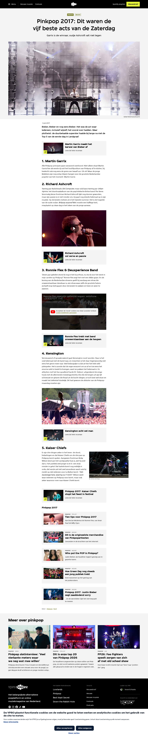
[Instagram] (13, 707)
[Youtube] (23, 707)
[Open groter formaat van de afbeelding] (109, 465)
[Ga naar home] (74, 4)
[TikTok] (20, 707)
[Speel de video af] (74, 228)
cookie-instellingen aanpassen (66, 312)
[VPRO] (127, 703)
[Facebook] (16, 707)
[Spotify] (9, 707)
